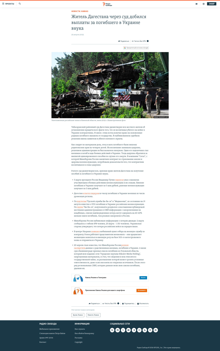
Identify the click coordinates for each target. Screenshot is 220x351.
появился (95, 232)
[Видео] (196, 4)
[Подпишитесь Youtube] (128, 330)
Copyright (78, 342)
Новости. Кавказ (79, 11)
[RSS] (145, 330)
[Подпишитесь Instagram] (139, 330)
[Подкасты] (150, 330)
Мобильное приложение (49, 329)
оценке (80, 207)
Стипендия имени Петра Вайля (52, 334)
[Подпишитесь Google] (112, 330)
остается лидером (91, 194)
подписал (119, 180)
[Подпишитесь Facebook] (117, 330)
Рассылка (78, 338)
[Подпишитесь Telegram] (134, 330)
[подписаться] (155, 330)
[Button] (123, 41)
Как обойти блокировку (84, 334)
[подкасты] (203, 4)
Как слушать (80, 329)
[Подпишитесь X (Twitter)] (123, 330)
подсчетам (82, 202)
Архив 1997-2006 (46, 338)
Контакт (42, 342)
